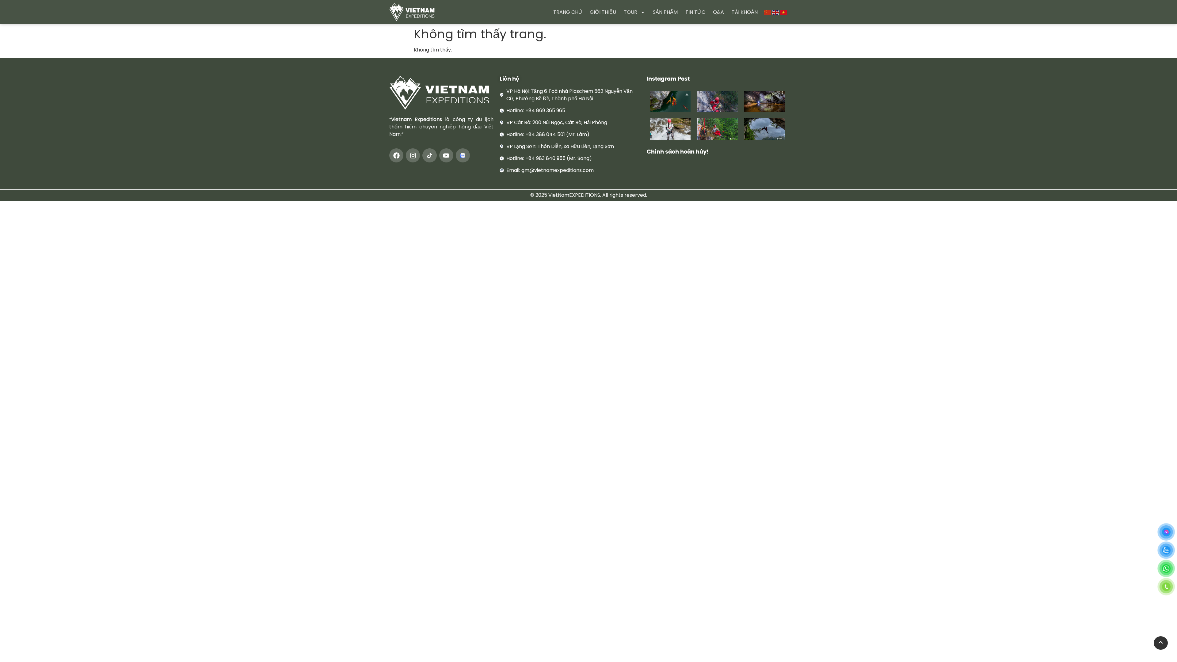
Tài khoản (745, 12)
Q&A (718, 12)
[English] (776, 12)
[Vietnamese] (784, 12)
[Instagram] (413, 155)
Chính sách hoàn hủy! (678, 151)
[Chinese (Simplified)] (768, 12)
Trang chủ (567, 12)
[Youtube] (446, 155)
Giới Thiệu (603, 12)
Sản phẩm (665, 12)
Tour (630, 12)
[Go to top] (1161, 643)
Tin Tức (695, 12)
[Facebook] (396, 155)
